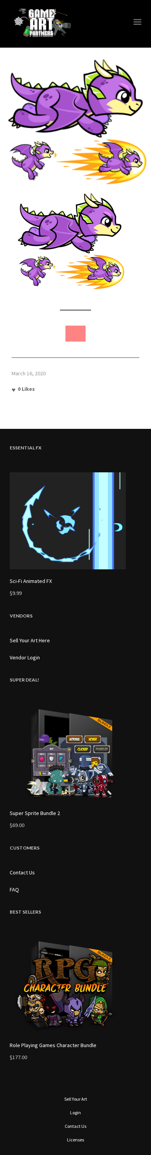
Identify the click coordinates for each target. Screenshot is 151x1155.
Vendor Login (25, 657)
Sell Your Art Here (30, 640)
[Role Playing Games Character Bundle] (75, 985)
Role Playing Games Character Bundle (53, 1045)
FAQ (14, 889)
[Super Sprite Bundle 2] (75, 753)
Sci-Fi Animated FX (31, 581)
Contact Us (22, 872)
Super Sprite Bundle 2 (35, 813)
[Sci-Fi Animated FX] (75, 520)
